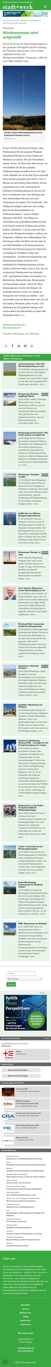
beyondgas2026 (22, 1089)
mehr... (42, 384)
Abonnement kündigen (18, 1076)
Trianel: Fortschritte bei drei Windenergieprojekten (30, 847)
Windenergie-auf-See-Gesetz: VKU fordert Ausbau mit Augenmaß (33, 434)
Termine (25, 1309)
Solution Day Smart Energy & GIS (28, 1113)
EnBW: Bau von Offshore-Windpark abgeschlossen (29, 514)
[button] (25, 104)
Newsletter (25, 1305)
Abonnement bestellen (17, 1070)
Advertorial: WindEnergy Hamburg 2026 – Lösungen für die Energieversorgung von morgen (33, 743)
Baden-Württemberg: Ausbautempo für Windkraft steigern (30, 884)
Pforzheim (34, 334)
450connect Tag (22, 1137)
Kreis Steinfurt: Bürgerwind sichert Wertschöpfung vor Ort (31, 589)
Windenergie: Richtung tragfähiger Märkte (28, 395)
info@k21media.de (25, 1348)
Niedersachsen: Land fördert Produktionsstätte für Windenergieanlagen (30, 807)
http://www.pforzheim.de (13, 325)
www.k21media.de (25, 1351)
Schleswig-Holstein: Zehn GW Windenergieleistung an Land (31, 365)
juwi (27, 334)
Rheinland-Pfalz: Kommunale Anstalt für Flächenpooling (31, 625)
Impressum (25, 1324)
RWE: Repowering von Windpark (32, 924)
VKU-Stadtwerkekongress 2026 (27, 1125)
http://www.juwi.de (11, 328)
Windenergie (34, 20)
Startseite (24, 20)
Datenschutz (25, 1320)
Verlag (25, 1317)
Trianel (18, 1051)
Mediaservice (25, 1313)
